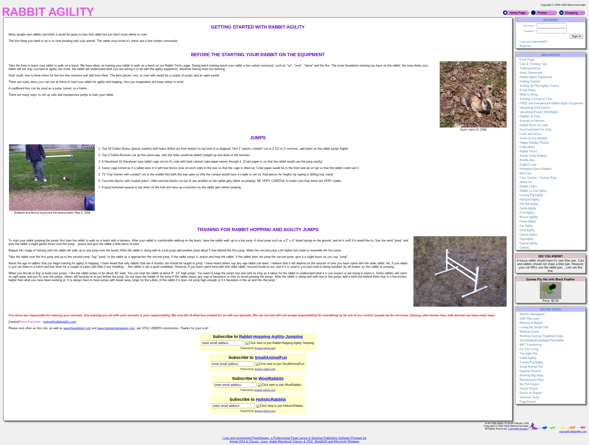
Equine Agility (529, 243)
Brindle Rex (527, 160)
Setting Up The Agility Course (539, 85)
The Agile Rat (528, 353)
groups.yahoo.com (264, 348)
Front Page (527, 59)
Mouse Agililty (529, 217)
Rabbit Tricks (528, 151)
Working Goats (529, 331)
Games (524, 247)
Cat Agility (526, 225)
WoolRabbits (271, 378)
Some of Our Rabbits (534, 138)
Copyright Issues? (518, 428)
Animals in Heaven (532, 120)
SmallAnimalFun (271, 357)
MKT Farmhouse (531, 344)
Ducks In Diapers (531, 393)
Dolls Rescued (529, 318)
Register (525, 46)
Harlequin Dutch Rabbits (536, 169)
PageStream (528, 401)
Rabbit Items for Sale (534, 125)
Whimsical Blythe (531, 323)
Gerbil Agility (528, 208)
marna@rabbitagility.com (59, 321)
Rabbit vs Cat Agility (533, 190)
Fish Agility (527, 212)
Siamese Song (529, 397)
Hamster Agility (530, 199)
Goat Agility (527, 230)
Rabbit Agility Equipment (536, 77)
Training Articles (530, 68)
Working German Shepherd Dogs (541, 336)
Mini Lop (525, 173)
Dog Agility (527, 239)
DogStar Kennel (530, 371)
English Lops (528, 164)
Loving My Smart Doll (534, 327)
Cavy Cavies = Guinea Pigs (538, 177)
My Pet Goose (529, 384)
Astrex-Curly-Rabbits (533, 155)
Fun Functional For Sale (535, 129)
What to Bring (529, 94)
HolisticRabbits (271, 399)
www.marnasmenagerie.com (116, 328)
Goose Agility (528, 234)
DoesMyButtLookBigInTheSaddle (542, 340)
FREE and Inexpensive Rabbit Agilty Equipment (551, 103)
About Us (526, 182)
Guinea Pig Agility (531, 195)
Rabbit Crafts (528, 186)
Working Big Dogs (531, 375)
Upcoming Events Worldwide (539, 112)
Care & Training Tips (533, 64)
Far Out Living (529, 349)
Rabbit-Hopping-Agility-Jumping (271, 336)
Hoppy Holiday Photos (534, 142)
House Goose (529, 388)
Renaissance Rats (532, 379)
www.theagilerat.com (77, 328)
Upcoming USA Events (535, 107)
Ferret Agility (528, 221)
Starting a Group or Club (536, 99)
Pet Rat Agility (529, 204)
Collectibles (527, 147)
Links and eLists (530, 134)
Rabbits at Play (530, 116)
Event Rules (528, 90)
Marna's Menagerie (532, 314)
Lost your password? (533, 41)
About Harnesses (531, 72)
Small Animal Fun (531, 366)
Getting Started (530, 81)
